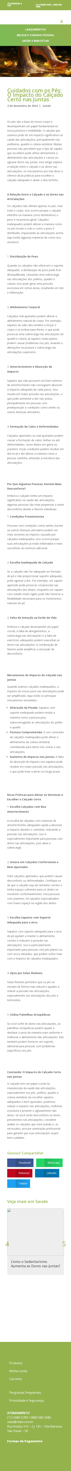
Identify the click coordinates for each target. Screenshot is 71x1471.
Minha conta (18, 1371)
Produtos (16, 1363)
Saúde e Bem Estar (35, 41)
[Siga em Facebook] (53, 1461)
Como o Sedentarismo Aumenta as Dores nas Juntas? (35, 1263)
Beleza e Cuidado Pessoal (35, 35)
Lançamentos (35, 29)
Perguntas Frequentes (25, 1393)
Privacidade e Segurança (26, 1401)
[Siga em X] (61, 1461)
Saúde (47, 106)
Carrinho (15, 1379)
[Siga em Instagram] (46, 1461)
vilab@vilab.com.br (20, 1422)
